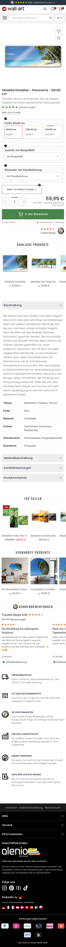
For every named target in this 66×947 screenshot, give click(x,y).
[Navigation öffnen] (5, 17)
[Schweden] (36, 907)
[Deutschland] (3, 907)
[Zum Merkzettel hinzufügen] (58, 31)
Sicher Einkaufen (22, 712)
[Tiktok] (25, 887)
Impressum (11, 807)
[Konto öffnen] (45, 9)
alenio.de (6, 861)
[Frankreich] (8, 907)
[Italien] (13, 907)
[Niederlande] (17, 907)
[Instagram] (4, 887)
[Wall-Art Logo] (13, 8)
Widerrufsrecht (52, 807)
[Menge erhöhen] (24, 202)
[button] (33, 56)
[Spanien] (31, 907)
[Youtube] (18, 887)
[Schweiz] (27, 907)
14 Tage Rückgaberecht (26, 693)
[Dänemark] (22, 907)
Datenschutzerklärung (31, 807)
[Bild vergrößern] (58, 38)
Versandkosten (21, 675)
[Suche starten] (50, 18)
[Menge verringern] (5, 202)
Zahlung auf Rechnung (26, 774)
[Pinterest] (11, 887)
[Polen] (40, 907)
